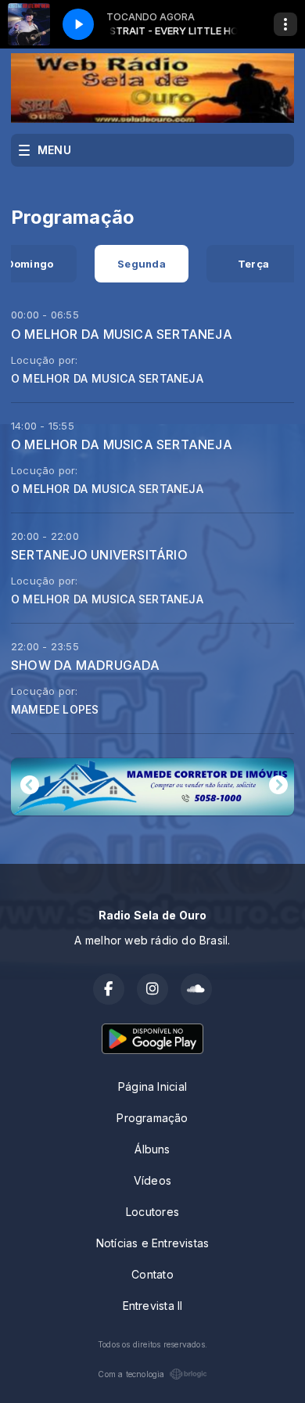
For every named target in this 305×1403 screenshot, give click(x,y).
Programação (152, 1117)
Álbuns (152, 1149)
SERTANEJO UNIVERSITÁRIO (99, 555)
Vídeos (152, 1180)
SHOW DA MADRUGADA (85, 665)
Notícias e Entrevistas (153, 1243)
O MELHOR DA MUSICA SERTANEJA (121, 334)
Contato (152, 1274)
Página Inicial (152, 1086)
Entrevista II (153, 1305)
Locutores (152, 1211)
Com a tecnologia (131, 1374)
